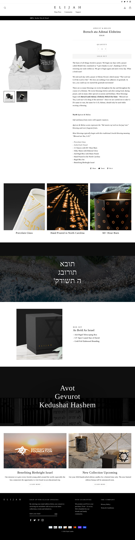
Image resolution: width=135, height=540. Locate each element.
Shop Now (57, 12)
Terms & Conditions (107, 508)
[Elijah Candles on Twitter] (35, 520)
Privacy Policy (105, 504)
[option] (67, 18)
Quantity (102, 44)
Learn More (35, 484)
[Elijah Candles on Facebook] (31, 520)
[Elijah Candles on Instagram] (42, 520)
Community (68, 12)
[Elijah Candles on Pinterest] (38, 520)
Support (78, 12)
